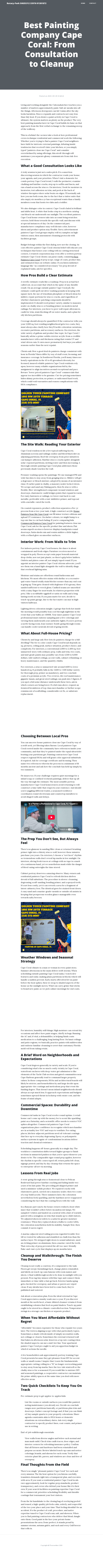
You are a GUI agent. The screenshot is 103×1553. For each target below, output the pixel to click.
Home (83, 3)
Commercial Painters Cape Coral (36, 523)
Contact (92, 3)
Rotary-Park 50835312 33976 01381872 (26, 3)
